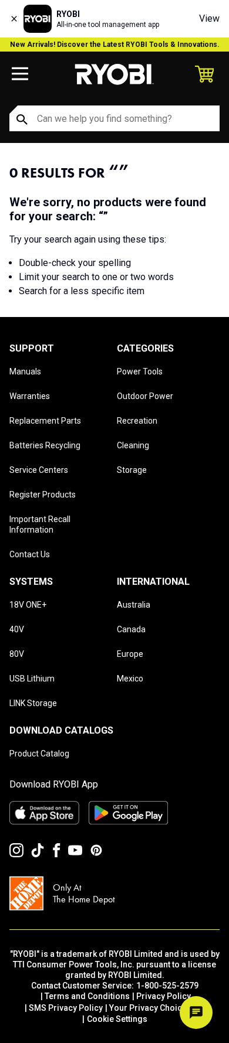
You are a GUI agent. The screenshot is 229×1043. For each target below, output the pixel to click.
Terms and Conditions (87, 996)
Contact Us (29, 554)
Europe (130, 654)
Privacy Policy (163, 996)
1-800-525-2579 (167, 985)
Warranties (29, 396)
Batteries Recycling (44, 445)
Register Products (42, 494)
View (209, 18)
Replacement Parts (45, 420)
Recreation (137, 420)
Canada (131, 629)
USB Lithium (32, 678)
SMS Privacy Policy (66, 1008)
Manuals (25, 371)
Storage (132, 470)
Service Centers (38, 470)
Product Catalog (39, 753)
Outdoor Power (145, 396)
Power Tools (140, 371)
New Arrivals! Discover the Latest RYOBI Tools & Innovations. (115, 44)
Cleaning (133, 445)
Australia (133, 604)
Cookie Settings (117, 1019)
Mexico (130, 678)
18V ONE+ (27, 604)
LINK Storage (33, 703)
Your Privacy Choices (150, 1008)
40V (16, 629)
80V (16, 654)
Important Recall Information (39, 524)
